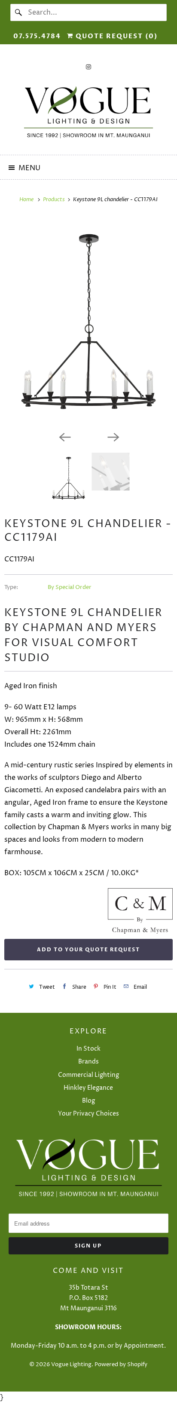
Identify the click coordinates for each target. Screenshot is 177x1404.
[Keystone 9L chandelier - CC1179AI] (88, 321)
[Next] (112, 436)
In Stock (88, 1049)
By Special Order (70, 587)
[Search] (18, 12)
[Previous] (64, 436)
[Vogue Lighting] (88, 112)
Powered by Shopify (121, 1364)
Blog (88, 1101)
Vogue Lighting (71, 1364)
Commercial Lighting (88, 1075)
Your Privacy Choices (88, 1114)
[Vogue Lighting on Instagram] (88, 67)
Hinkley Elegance (88, 1088)
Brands (88, 1062)
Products (54, 199)
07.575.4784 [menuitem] (37, 36)
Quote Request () (115, 36)
